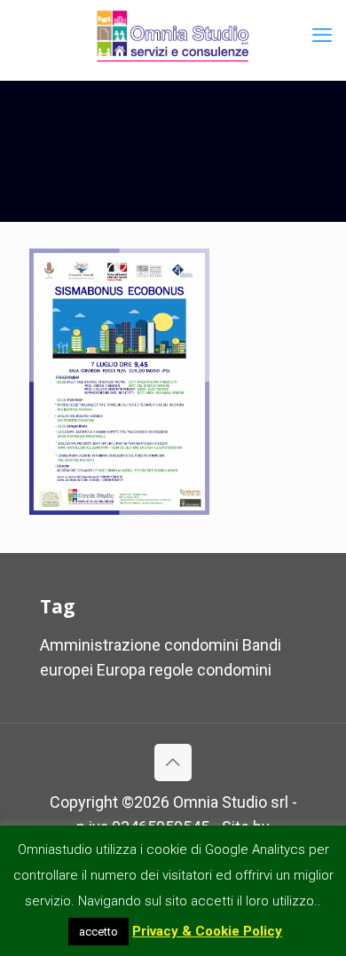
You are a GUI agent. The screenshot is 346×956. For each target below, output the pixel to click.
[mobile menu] (322, 35)
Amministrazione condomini (139, 645)
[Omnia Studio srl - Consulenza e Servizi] (173, 35)
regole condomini (210, 669)
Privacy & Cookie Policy (207, 931)
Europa (121, 669)
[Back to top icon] (173, 762)
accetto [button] (98, 931)
